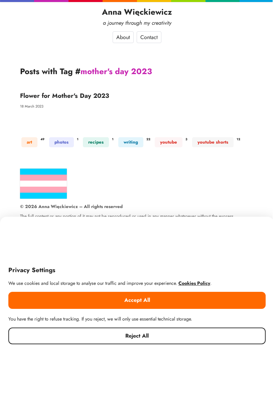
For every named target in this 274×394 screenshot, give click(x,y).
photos (61, 142)
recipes (96, 142)
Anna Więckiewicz (137, 12)
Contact (149, 37)
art (29, 142)
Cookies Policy (194, 283)
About (123, 37)
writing (131, 142)
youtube (168, 142)
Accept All (137, 300)
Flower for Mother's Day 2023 (64, 95)
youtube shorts (212, 142)
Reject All (137, 336)
